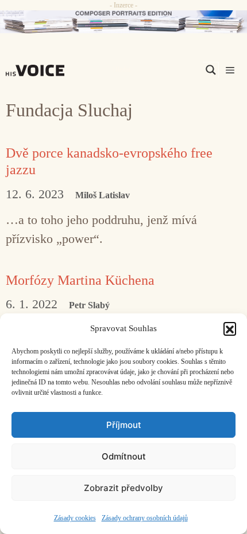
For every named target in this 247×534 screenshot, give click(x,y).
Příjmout (123, 424)
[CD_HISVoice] (123, 21)
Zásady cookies (75, 518)
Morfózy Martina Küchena (80, 280)
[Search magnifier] (211, 70)
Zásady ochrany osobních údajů (145, 518)
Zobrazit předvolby (123, 487)
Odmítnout (124, 456)
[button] (230, 328)
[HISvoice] (38, 70)
